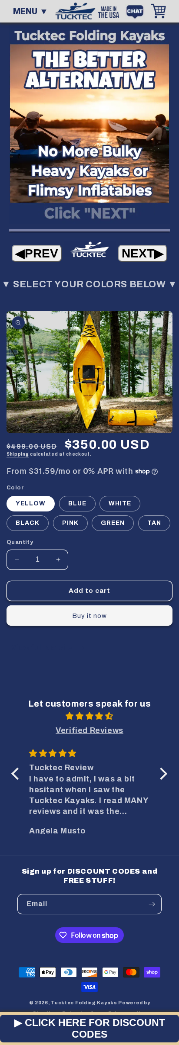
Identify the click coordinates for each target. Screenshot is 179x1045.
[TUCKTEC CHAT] (137, 10)
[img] (89, 716)
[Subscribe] (151, 904)
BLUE (77, 503)
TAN (154, 523)
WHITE (120, 503)
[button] (17, 774)
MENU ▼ (30, 11)
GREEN (113, 523)
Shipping (18, 454)
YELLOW (31, 503)
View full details (43, 647)
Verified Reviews (89, 730)
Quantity (20, 542)
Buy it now (89, 615)
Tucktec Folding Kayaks (84, 1002)
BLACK (28, 523)
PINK (70, 523)
